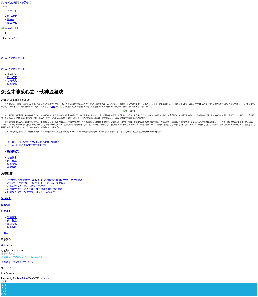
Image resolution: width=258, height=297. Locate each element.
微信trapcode (7, 245)
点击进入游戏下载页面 (13, 57)
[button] (6, 38)
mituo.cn (45, 278)
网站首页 (12, 16)
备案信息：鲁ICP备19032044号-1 (18, 262)
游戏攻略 (12, 167)
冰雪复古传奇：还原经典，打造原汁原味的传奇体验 (34, 189)
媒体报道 (12, 160)
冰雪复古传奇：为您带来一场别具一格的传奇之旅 (33, 192)
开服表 (4, 233)
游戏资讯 (12, 83)
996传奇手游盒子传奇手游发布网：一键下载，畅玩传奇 (36, 183)
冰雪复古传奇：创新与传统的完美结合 (27, 186)
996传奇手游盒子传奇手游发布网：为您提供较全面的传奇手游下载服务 (44, 179)
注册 (15, 11)
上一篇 (33, 142)
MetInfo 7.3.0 (20, 278)
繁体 (4, 281)
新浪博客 (12, 157)
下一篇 (27, 145)
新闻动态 (12, 80)
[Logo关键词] (129, 2)
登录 (9, 11)
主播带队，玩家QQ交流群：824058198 (21, 256)
